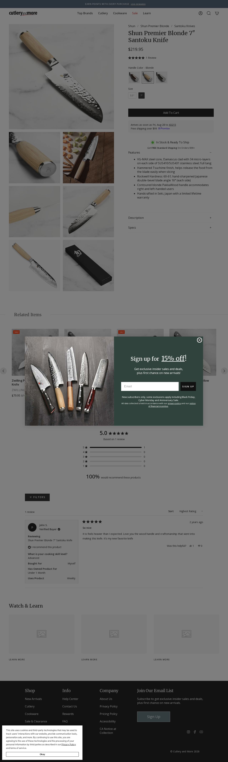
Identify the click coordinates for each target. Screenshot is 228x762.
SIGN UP (188, 386)
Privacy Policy (68, 744)
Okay (42, 754)
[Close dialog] (199, 340)
